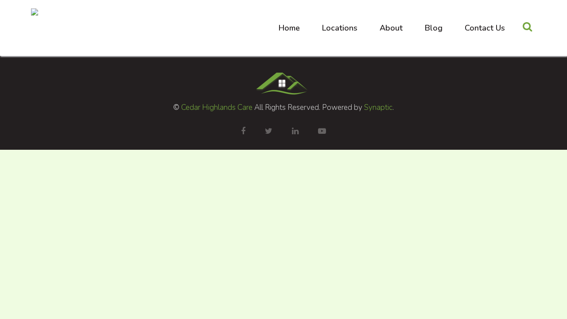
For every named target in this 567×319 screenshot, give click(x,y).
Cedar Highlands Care (216, 107)
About (391, 28)
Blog (434, 28)
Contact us (485, 28)
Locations (339, 28)
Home (289, 28)
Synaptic (378, 107)
